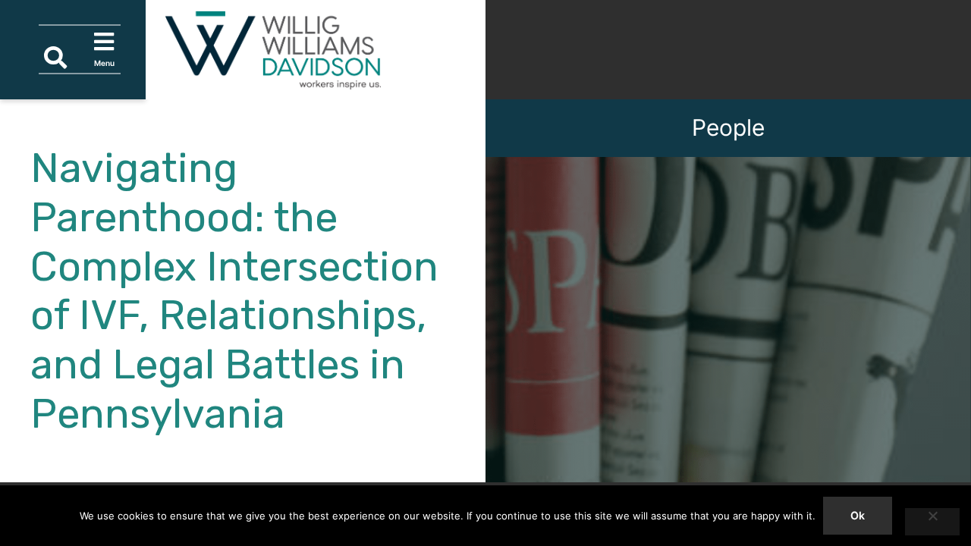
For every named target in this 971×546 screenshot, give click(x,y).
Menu (107, 48)
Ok (857, 515)
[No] (932, 521)
